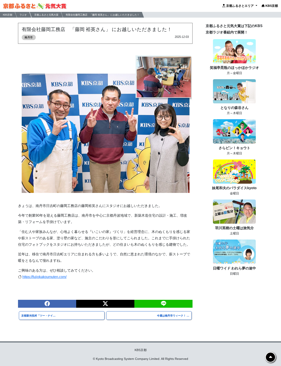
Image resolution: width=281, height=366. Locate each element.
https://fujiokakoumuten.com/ (44, 277)
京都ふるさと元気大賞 (46, 14)
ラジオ (23, 14)
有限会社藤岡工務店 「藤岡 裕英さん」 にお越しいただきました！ (102, 14)
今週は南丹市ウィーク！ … (173, 315)
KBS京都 (271, 5)
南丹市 (29, 37)
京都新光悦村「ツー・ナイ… (38, 315)
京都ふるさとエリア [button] (240, 5)
